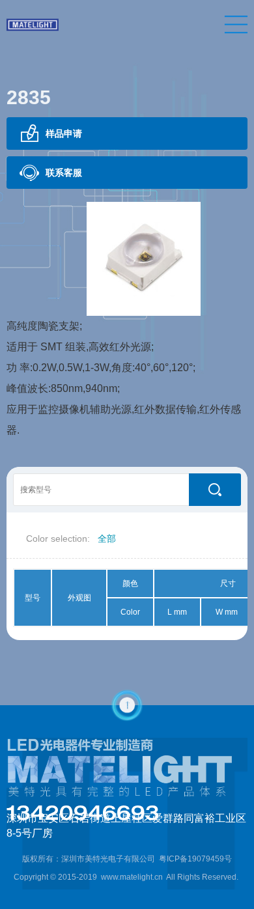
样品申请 (64, 133)
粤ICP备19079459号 (195, 858)
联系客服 (64, 172)
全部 (107, 538)
